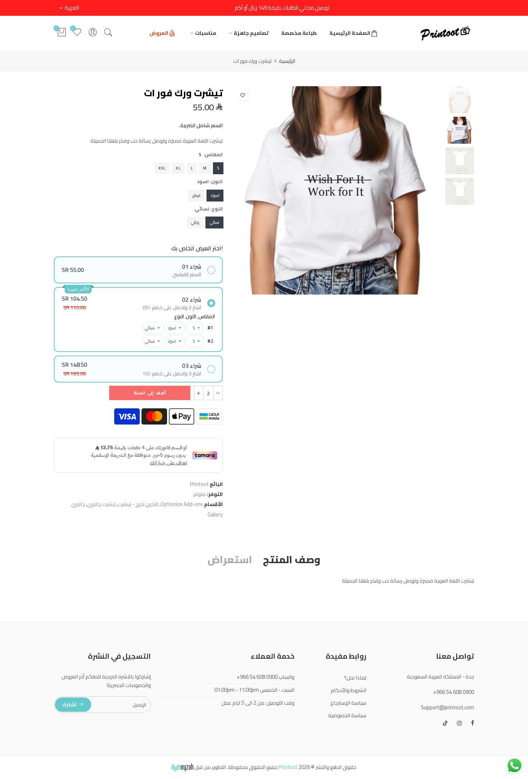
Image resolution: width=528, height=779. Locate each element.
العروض (158, 33)
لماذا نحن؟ (355, 677)
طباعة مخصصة (299, 33)
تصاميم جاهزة (251, 33)
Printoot (199, 484)
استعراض (230, 560)
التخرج (152, 504)
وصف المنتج (291, 560)
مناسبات (205, 33)
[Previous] (430, 190)
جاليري (78, 504)
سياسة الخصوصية (347, 715)
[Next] (245, 190)
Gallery (215, 514)
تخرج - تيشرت (131, 504)
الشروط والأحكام (348, 690)
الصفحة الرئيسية (349, 33)
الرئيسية (287, 61)
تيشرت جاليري (101, 504)
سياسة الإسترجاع (348, 703)
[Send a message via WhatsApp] (514, 765)
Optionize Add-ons (182, 504)
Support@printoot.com (447, 707)
